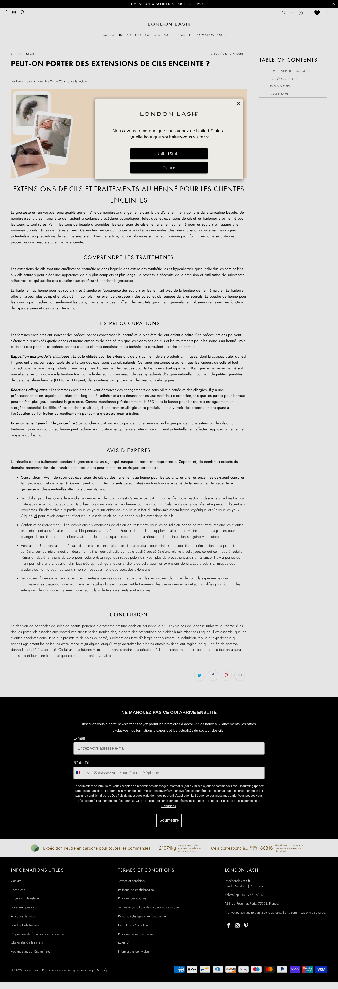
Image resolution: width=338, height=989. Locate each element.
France (169, 167)
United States (169, 153)
